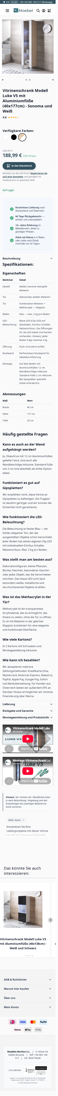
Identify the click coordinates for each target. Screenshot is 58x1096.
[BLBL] (14, 137)
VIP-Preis (29, 156)
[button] (28, 979)
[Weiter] (53, 80)
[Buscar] (38, 10)
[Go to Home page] (23, 10)
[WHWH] (5, 137)
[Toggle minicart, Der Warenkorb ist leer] (49, 10)
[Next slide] (50, 920)
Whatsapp (47, 2)
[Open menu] (7, 10)
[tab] (23, 956)
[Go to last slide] (5, 920)
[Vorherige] (3, 80)
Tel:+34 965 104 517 (30, 2)
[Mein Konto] (43, 10)
